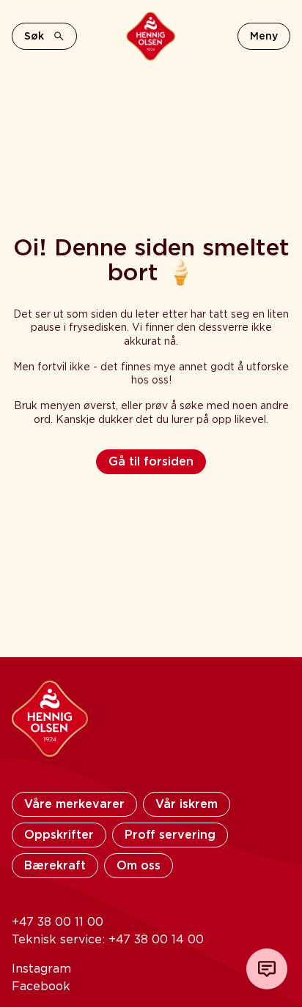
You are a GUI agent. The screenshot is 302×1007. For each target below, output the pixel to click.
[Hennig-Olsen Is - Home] (150, 36)
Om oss (139, 865)
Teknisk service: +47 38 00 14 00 (108, 939)
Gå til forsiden (151, 461)
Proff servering (170, 835)
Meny (264, 36)
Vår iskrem (186, 804)
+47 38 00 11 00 (57, 922)
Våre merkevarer (74, 804)
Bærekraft (55, 865)
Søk (34, 36)
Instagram (41, 969)
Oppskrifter (59, 835)
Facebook (41, 986)
